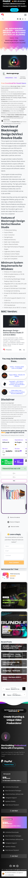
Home (12, 38)
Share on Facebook (15, 517)
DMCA (3, 433)
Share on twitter (15, 526)
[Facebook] (17, 19)
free (14, 480)
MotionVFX (16, 116)
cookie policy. (10, 875)
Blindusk (3, 116)
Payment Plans (15, 121)
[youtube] (20, 19)
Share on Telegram (15, 522)
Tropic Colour (10, 114)
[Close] (26, 6)
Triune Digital (9, 116)
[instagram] (22, 19)
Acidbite (17, 114)
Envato (23, 109)
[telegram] (25, 19)
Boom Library (23, 114)
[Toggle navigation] (25, 15)
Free (16, 38)
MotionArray (6, 111)
